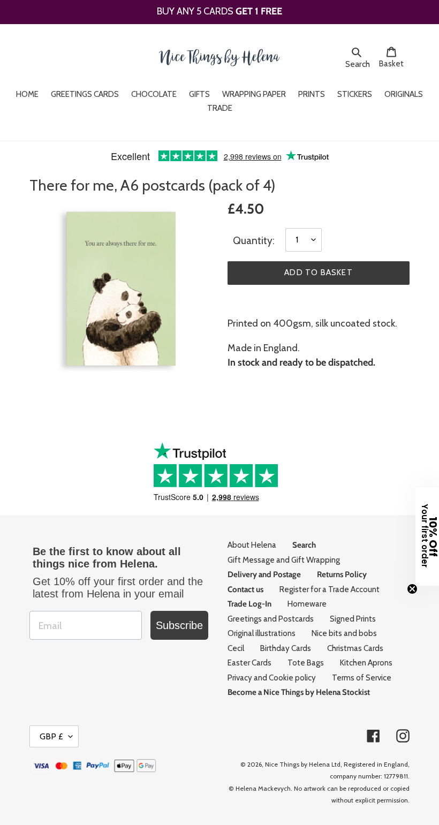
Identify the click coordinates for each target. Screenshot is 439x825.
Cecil (236, 648)
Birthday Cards (285, 648)
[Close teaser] (412, 589)
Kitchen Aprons (366, 663)
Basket (394, 63)
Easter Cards (249, 663)
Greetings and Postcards (271, 619)
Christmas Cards (355, 648)
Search (359, 63)
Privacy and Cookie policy (272, 678)
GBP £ (51, 736)
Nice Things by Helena (297, 764)
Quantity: (254, 240)
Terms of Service (361, 678)
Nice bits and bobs (344, 633)
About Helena (252, 545)
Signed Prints (353, 619)
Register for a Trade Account (329, 589)
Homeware (307, 604)
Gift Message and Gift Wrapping (284, 560)
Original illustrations (262, 633)
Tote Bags (305, 663)
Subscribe (179, 625)
